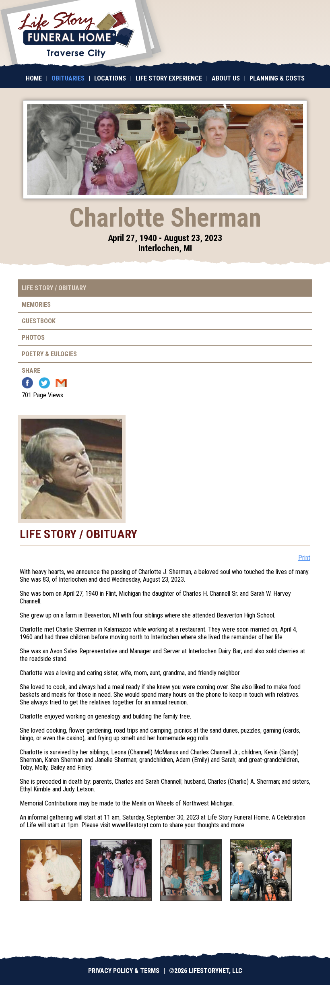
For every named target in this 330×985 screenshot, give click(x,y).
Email (61, 382)
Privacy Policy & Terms (123, 971)
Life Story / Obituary (54, 288)
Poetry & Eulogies (49, 354)
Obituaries (68, 78)
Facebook (27, 382)
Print (304, 558)
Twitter (44, 382)
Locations (110, 78)
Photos (33, 337)
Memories (36, 304)
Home (34, 78)
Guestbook (39, 321)
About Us (226, 78)
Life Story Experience (169, 78)
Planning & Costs (277, 78)
